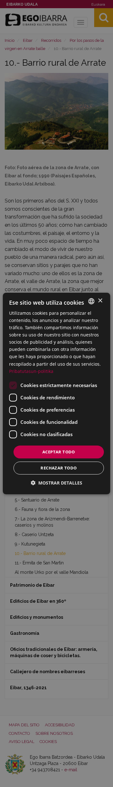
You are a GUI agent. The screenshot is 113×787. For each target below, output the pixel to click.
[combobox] (91, 301)
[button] (56, 482)
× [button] (100, 300)
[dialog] (56, 394)
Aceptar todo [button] (58, 452)
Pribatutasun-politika (31, 371)
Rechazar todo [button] (58, 468)
